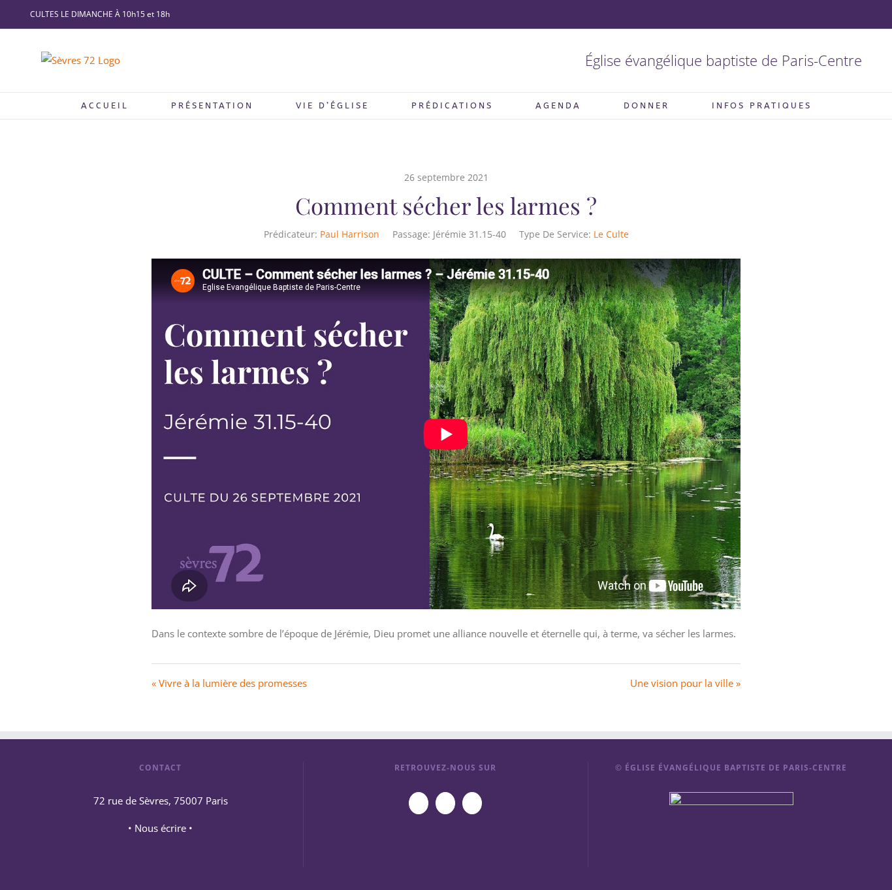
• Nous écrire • (160, 827)
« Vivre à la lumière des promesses (229, 683)
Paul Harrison (349, 234)
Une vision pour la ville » (685, 683)
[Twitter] (472, 803)
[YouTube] (418, 803)
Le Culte (611, 234)
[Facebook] (445, 803)
